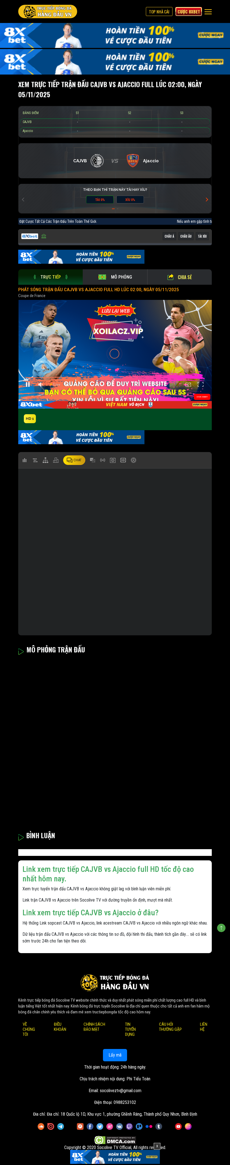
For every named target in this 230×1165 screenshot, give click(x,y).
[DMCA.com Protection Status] (115, 1140)
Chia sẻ (185, 277)
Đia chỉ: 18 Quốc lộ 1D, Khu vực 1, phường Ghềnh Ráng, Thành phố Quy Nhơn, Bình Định (122, 1114)
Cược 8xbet (189, 11)
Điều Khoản (60, 1027)
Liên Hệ (203, 1027)
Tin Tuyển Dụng (130, 1029)
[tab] (50, 277)
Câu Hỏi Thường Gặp (170, 1027)
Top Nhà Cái (159, 11)
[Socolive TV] (47, 11)
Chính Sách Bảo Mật (94, 1027)
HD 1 (30, 418)
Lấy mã (115, 1055)
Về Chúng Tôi (29, 1029)
